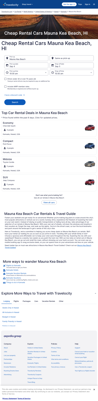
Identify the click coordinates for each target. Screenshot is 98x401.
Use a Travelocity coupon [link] (83, 367)
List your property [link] (10, 355)
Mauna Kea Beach (17, 59)
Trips (80, 4)
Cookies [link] (54, 351)
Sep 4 (12, 66)
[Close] (94, 389)
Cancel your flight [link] (81, 357)
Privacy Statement (10, 398)
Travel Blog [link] (31, 382)
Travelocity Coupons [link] (34, 374)
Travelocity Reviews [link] (34, 371)
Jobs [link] (5, 351)
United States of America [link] (43, 11)
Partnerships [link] (8, 359)
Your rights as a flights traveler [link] (85, 371)
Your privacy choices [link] (58, 367)
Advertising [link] (7, 374)
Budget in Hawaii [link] (9, 317)
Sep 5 (57, 66)
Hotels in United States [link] (35, 348)
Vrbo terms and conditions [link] (59, 359)
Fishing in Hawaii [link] (8, 326)
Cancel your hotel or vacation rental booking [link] (85, 352)
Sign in (87, 4)
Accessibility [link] (55, 363)
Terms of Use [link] (55, 355)
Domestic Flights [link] (33, 363)
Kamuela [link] (64, 11)
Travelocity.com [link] (6, 11)
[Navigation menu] (94, 4)
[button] (49, 95)
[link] (49, 266)
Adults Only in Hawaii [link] (10, 308)
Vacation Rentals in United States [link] (36, 352)
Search (15, 102)
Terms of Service (23, 398)
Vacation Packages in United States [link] (37, 358)
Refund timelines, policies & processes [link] (84, 362)
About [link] (6, 348)
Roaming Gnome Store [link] (11, 371)
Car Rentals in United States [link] (36, 367)
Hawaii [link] (56, 11)
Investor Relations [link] (10, 367)
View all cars (49, 202)
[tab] (6, 301)
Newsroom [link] (7, 363)
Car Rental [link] (17, 11)
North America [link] (28, 11)
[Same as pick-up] (72, 58)
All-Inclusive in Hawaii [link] (10, 312)
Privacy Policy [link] (56, 348)
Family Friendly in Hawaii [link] (12, 321)
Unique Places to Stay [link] (34, 378)
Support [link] (77, 348)
